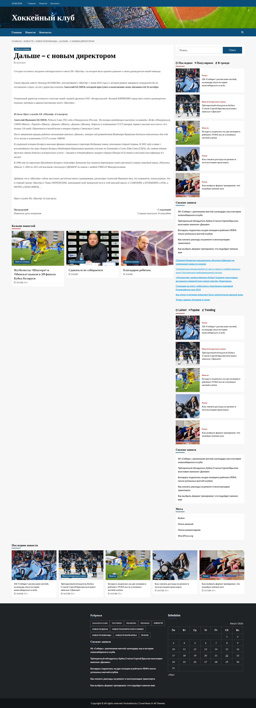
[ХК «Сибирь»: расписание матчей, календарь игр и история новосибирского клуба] (188, 80)
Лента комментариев (189, 530)
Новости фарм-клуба (126, 635)
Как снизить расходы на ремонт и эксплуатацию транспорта (219, 161)
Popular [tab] (195, 310)
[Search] (242, 32)
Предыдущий (27, 211)
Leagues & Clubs (100, 623)
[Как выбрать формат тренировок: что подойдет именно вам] (188, 184)
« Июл (171, 674)
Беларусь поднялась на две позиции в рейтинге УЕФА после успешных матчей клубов (221, 134)
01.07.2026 (207, 590)
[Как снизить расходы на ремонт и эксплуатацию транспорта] (188, 158)
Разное (204, 75)
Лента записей (185, 524)
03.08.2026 (19, 594)
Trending (144, 623)
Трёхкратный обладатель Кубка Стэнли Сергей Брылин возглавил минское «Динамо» (219, 108)
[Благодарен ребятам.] (147, 248)
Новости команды (22, 49)
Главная (32, 3)
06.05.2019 (21, 63)
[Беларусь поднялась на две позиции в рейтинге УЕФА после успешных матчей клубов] (188, 132)
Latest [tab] (182, 310)
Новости (43, 3)
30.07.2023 (19, 282)
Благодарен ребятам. (137, 270)
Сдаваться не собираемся (86, 270)
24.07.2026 (66, 594)
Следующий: (154, 211)
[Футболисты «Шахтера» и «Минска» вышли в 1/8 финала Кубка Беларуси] (38, 248)
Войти (181, 518)
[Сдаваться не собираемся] (92, 248)
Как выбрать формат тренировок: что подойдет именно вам (221, 187)
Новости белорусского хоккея (214, 102)
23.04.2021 (74, 274)
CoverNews (145, 703)
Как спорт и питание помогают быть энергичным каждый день (209, 294)
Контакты (55, 3)
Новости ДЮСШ (100, 629)
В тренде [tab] (223, 63)
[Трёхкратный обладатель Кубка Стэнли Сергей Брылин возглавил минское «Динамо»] (188, 106)
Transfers (131, 623)
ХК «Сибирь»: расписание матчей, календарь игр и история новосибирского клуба (219, 82)
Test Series (117, 623)
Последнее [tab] (185, 63)
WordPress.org (185, 535)
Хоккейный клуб (43, 17)
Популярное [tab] (204, 63)
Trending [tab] (209, 310)
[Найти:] (200, 50)
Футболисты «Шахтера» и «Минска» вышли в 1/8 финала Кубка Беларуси (35, 274)
